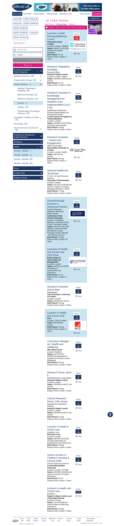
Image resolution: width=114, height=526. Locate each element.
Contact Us (30, 524)
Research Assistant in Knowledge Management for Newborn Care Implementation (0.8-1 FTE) (59, 100)
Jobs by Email (52, 14)
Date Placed (50, 24)
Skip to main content (9, 2)
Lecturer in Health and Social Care (59, 490)
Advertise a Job (65, 14)
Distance (71, 24)
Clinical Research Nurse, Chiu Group (57, 400)
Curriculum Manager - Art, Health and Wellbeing (58, 344)
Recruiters (97, 14)
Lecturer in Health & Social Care (58, 428)
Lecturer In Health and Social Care (56, 314)
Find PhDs (27, 14)
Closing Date (61, 24)
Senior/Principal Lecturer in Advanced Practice (57, 203)
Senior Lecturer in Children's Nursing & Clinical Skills (58, 458)
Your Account (85, 14)
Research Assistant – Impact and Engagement (57, 140)
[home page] (22, 7)
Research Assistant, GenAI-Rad (58, 288)
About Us (22, 524)
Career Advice (39, 14)
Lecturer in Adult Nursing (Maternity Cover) (57, 36)
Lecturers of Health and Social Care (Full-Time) (57, 252)
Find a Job (17, 14)
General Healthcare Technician (57, 172)
